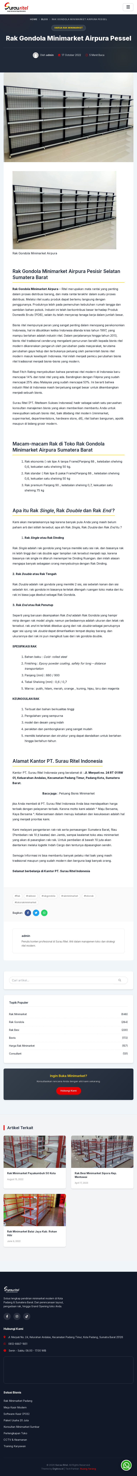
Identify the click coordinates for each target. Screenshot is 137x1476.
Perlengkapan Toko (15, 1433)
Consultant (15, 1053)
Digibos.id (58, 1468)
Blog (44, 19)
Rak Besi (14, 1030)
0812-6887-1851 (17, 1343)
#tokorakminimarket (25, 902)
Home (33, 19)
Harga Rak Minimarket (68, 28)
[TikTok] (26, 1316)
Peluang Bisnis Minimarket (77, 793)
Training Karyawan (15, 1446)
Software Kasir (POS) (17, 1414)
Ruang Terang (88, 1468)
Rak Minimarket (18, 1014)
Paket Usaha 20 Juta (16, 1420)
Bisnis (12, 1037)
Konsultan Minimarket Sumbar (21, 1426)
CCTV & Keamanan (15, 1439)
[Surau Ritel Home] (16, 7)
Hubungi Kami (68, 1090)
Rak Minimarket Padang (18, 1400)
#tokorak (89, 896)
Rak (19, 548)
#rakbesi (31, 896)
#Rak (17, 896)
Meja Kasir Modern (15, 1407)
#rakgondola (48, 896)
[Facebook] (7, 1316)
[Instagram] (17, 1316)
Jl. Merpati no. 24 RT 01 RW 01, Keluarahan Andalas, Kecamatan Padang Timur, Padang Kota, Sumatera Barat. (67, 778)
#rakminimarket (69, 896)
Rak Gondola (16, 1022)
